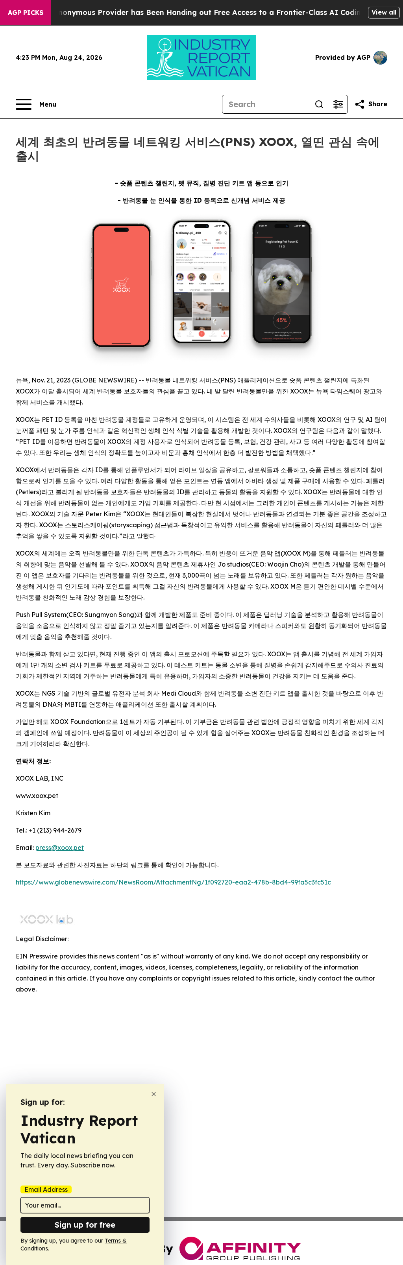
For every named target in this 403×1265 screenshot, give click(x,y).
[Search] (319, 104)
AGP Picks (25, 13)
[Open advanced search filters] (338, 104)
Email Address (46, 1189)
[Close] (153, 1094)
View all (384, 12)
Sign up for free (85, 1225)
